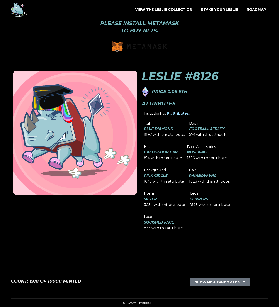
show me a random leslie (220, 282)
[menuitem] (163, 10)
